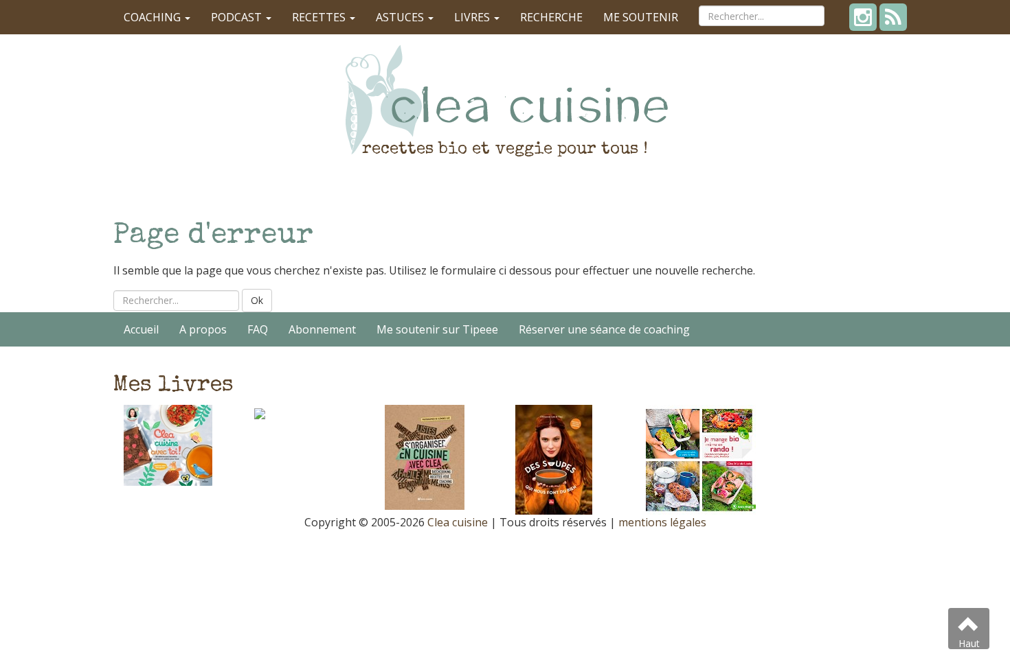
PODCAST (238, 17)
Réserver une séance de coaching (604, 329)
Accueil (141, 329)
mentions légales (662, 522)
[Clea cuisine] (505, 99)
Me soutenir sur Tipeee (437, 329)
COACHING (153, 17)
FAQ (257, 329)
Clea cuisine (457, 522)
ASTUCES (401, 17)
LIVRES (473, 17)
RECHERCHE (551, 17)
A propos (203, 329)
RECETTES (320, 17)
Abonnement (322, 329)
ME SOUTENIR (640, 17)
